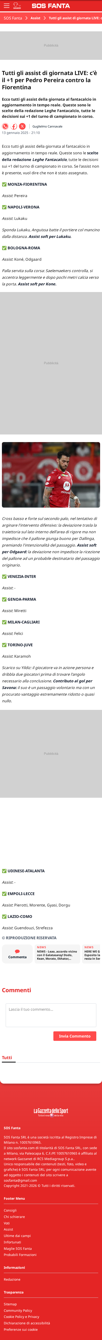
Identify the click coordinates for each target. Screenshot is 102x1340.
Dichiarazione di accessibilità (27, 1323)
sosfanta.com (24, 1148)
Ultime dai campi (17, 1235)
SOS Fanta (13, 18)
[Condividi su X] (22, 126)
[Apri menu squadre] (17, 5)
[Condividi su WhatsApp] (5, 126)
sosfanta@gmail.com (20, 1180)
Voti (7, 1223)
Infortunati (12, 1242)
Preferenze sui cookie (21, 1329)
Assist (35, 18)
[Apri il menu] (6, 6)
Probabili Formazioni (20, 1254)
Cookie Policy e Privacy (21, 1316)
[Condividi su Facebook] (13, 126)
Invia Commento (75, 1036)
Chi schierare (14, 1216)
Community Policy (18, 1310)
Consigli (10, 1210)
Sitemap (10, 1304)
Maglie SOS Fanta (18, 1248)
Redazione (12, 1279)
